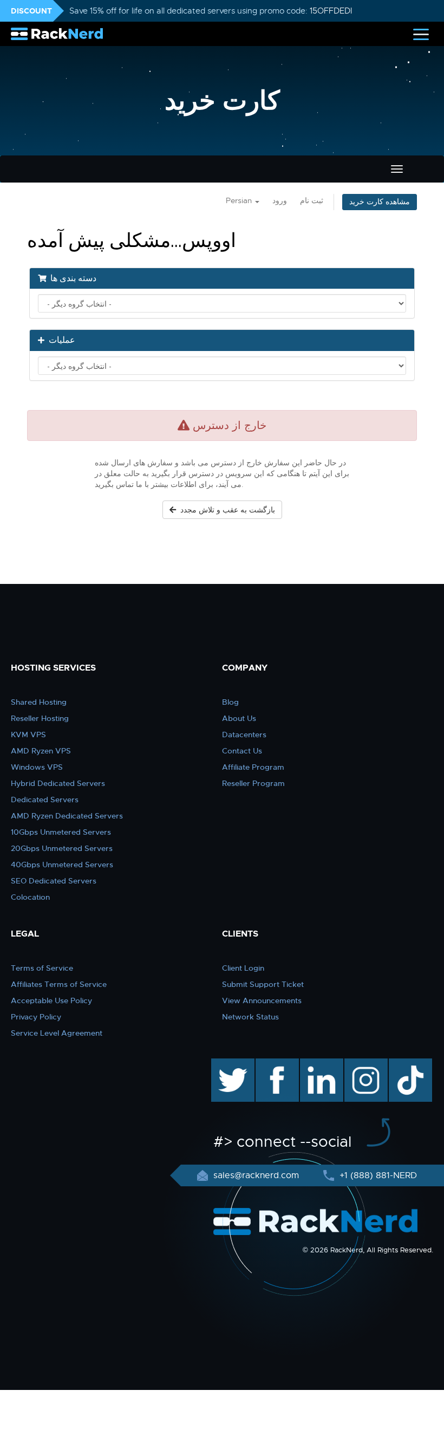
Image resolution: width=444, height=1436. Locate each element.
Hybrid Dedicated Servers (58, 783)
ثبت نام (311, 200)
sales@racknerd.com (256, 1175)
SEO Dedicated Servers (53, 881)
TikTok (403, 1063)
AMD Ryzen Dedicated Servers (67, 816)
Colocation (30, 897)
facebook (275, 1063)
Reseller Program (253, 783)
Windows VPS (37, 767)
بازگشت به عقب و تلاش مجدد (225, 510)
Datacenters (244, 734)
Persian (240, 200)
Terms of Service (42, 968)
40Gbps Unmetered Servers (62, 864)
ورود (279, 200)
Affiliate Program (253, 767)
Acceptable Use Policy (51, 1000)
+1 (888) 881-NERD (377, 1175)
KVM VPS (28, 734)
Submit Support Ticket (263, 984)
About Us (239, 718)
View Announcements (262, 1000)
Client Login (243, 968)
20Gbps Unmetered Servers (62, 848)
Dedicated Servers (45, 799)
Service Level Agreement (56, 1033)
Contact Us (242, 751)
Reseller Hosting (40, 718)
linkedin (316, 1063)
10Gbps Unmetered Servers (61, 832)
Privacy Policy (36, 1017)
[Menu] (421, 34)
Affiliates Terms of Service (59, 984)
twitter (225, 1063)
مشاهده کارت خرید (379, 201)
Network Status (250, 1017)
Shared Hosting (39, 702)
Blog (230, 702)
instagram (364, 1063)
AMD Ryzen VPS (41, 751)
